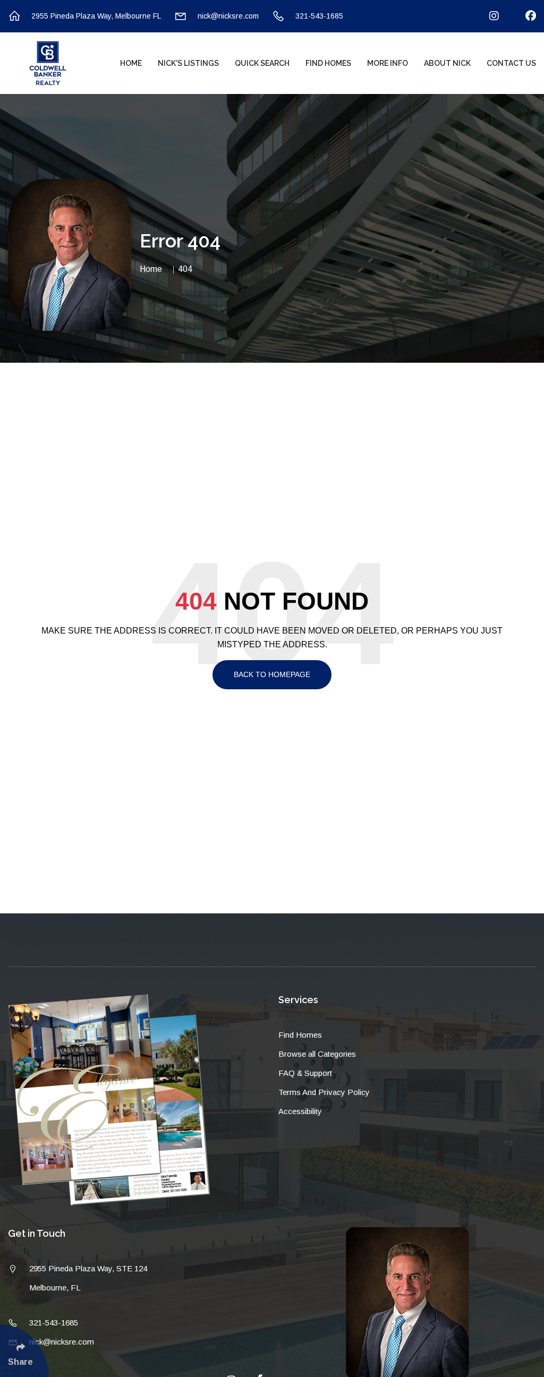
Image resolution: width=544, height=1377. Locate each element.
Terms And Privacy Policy (324, 1092)
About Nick (447, 63)
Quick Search (262, 63)
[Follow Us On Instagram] (487, 16)
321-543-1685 (319, 16)
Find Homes (328, 63)
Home (131, 63)
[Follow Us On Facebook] (524, 16)
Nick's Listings (188, 63)
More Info (387, 63)
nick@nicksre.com (228, 16)
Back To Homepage (272, 674)
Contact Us (511, 63)
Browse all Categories (317, 1053)
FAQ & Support (305, 1072)
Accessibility (300, 1111)
